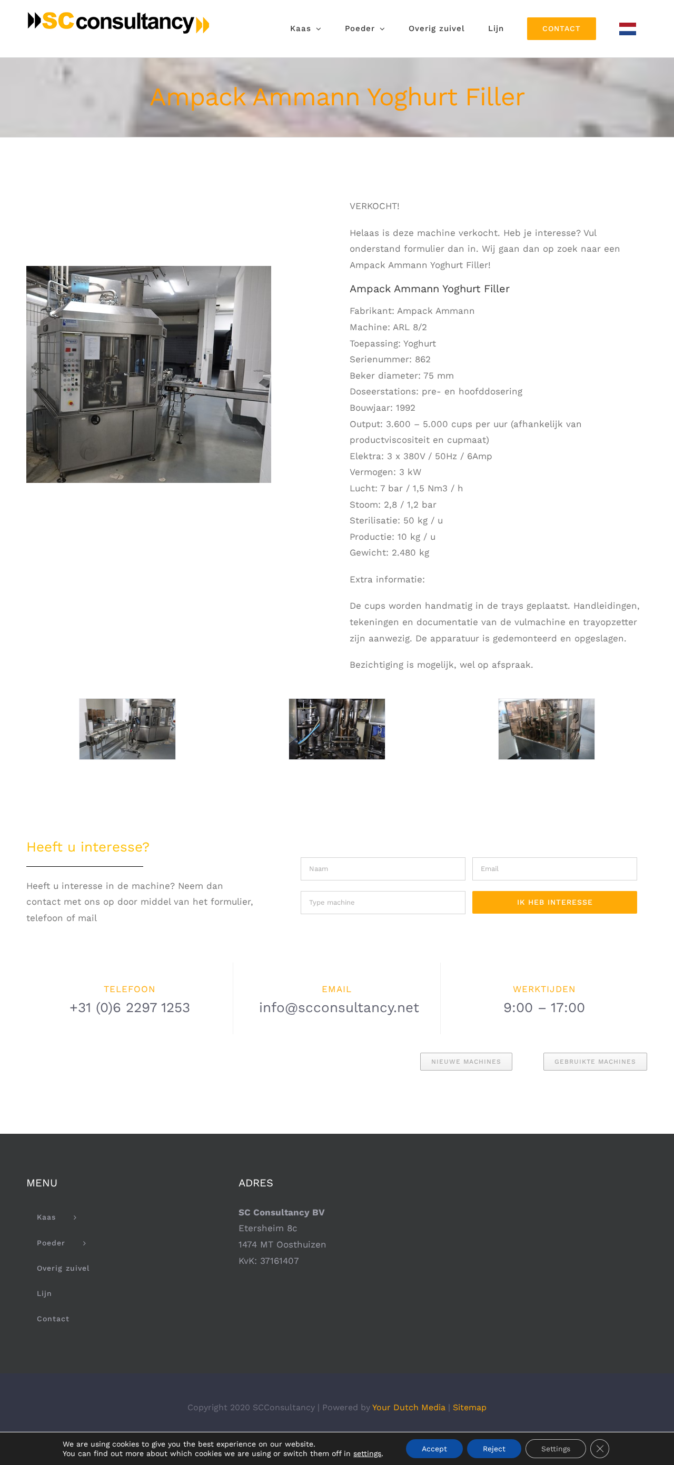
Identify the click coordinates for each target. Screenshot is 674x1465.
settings (367, 1453)
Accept (434, 1448)
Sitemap (470, 1407)
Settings (555, 1448)
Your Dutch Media (408, 1407)
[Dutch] (628, 28)
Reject (494, 1448)
